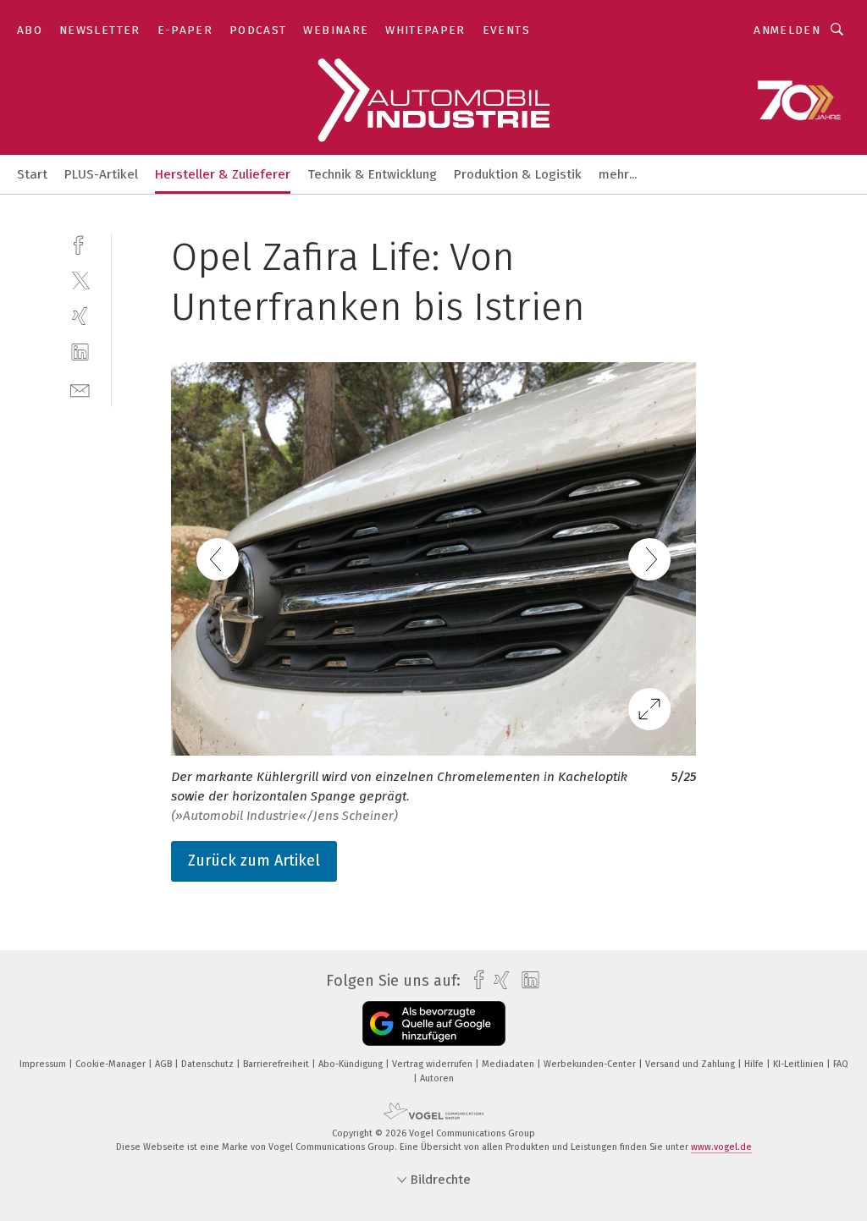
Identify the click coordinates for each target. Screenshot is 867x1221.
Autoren (437, 1078)
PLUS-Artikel (101, 174)
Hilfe (755, 1064)
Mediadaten (509, 1064)
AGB (164, 1064)
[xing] (80, 316)
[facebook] (80, 243)
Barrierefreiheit (277, 1064)
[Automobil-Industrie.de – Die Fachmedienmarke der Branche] (32, 173)
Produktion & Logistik (518, 174)
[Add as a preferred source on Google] (433, 1023)
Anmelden (787, 30)
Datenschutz (208, 1064)
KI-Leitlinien (799, 1064)
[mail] (80, 388)
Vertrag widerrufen (433, 1064)
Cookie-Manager (111, 1064)
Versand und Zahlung (691, 1064)
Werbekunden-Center (591, 1064)
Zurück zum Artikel (254, 860)
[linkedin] (80, 352)
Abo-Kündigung (351, 1064)
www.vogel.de (721, 1146)
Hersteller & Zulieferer (222, 174)
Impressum (44, 1064)
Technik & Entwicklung (372, 174)
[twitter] (80, 279)
